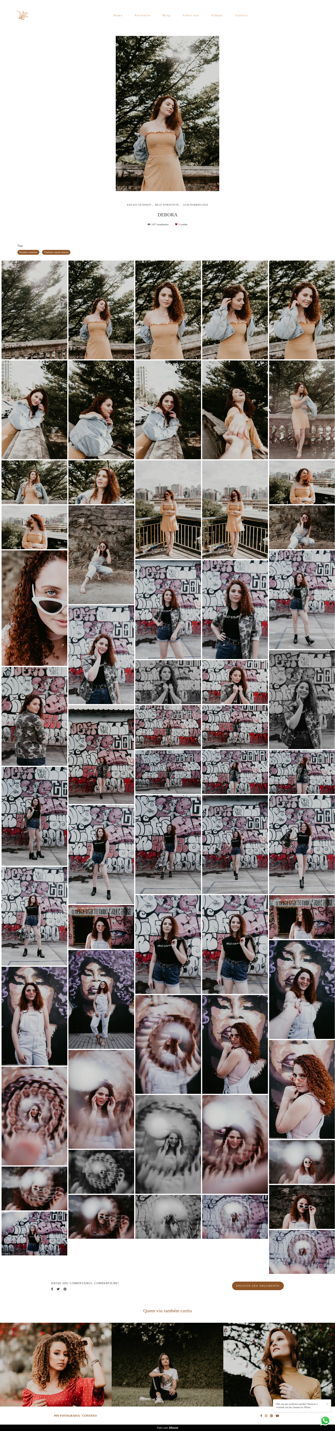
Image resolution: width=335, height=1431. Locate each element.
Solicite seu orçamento (258, 1286)
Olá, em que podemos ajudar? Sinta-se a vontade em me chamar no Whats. (297, 1405)
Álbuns (217, 15)
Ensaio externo (28, 252)
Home (118, 15)
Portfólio (142, 15)
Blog (166, 15)
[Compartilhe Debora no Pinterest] (65, 1289)
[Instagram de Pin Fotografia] (266, 1415)
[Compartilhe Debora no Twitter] (58, 1289)
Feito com (167, 1427)
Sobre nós (191, 15)
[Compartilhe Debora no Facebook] (52, 1289)
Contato (241, 15)
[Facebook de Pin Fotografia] (261, 1415)
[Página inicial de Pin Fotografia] (27, 15)
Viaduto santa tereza (56, 252)
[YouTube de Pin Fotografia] (277, 1415)
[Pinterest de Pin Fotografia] (271, 1415)
